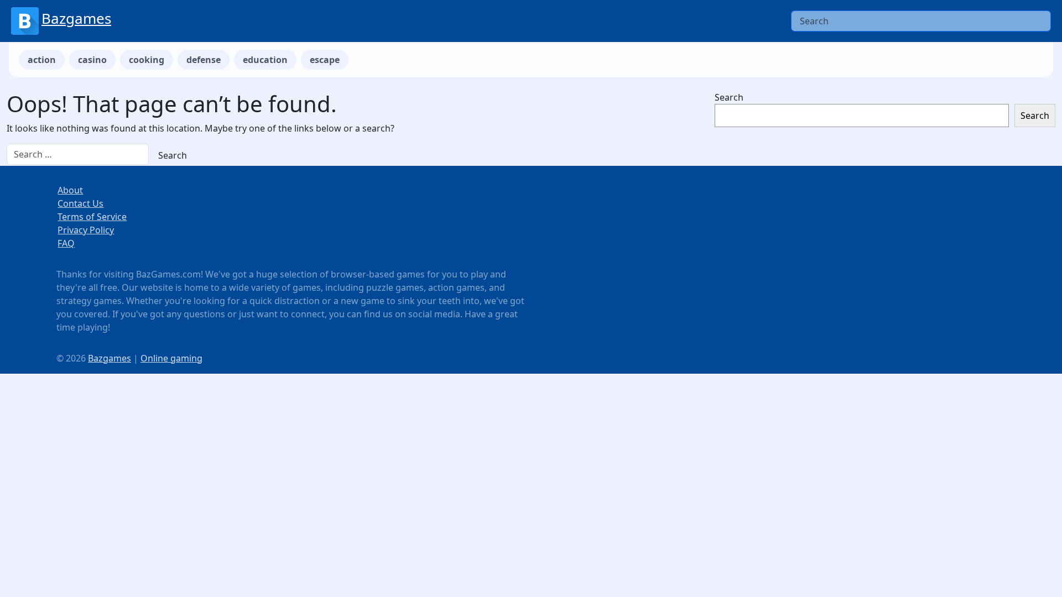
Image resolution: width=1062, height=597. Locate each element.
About (70, 190)
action (42, 60)
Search (729, 97)
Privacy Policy (86, 230)
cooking (146, 60)
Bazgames (76, 18)
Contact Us (80, 203)
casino (92, 60)
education (265, 60)
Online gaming (171, 358)
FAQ (66, 243)
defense (203, 60)
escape (325, 60)
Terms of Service (92, 217)
